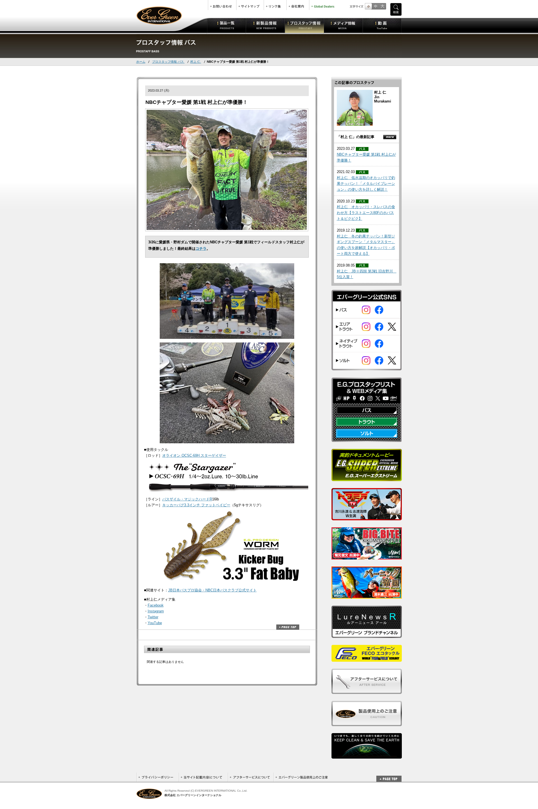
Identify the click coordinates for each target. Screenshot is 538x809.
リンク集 (275, 5)
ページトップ (287, 627)
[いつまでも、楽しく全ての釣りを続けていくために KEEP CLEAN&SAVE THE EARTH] (366, 756)
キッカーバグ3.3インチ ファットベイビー (196, 505)
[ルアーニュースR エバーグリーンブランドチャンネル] (366, 635)
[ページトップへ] (389, 775)
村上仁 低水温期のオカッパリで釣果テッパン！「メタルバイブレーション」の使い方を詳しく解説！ (366, 184)
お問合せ (222, 5)
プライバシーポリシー (157, 777)
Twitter (153, 617)
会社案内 (298, 5)
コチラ (201, 248)
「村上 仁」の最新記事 (355, 137)
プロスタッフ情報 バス (168, 61)
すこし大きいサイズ (375, 6)
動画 (382, 25)
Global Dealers (323, 5)
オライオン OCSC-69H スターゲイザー (194, 455)
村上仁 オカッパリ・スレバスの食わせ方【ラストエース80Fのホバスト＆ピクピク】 (366, 213)
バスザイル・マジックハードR (187, 499)
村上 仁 (195, 61)
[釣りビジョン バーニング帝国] (366, 596)
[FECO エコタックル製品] (366, 659)
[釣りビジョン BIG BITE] (366, 556)
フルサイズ (382, 6)
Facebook (156, 605)
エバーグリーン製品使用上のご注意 (301, 777)
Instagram (156, 611)
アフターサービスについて (250, 777)
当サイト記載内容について (203, 777)
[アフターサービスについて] (366, 691)
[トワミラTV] (366, 517)
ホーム (140, 61)
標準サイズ (368, 6)
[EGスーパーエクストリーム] (366, 478)
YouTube (155, 623)
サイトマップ (250, 5)
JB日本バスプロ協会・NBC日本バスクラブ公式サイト (212, 590)
